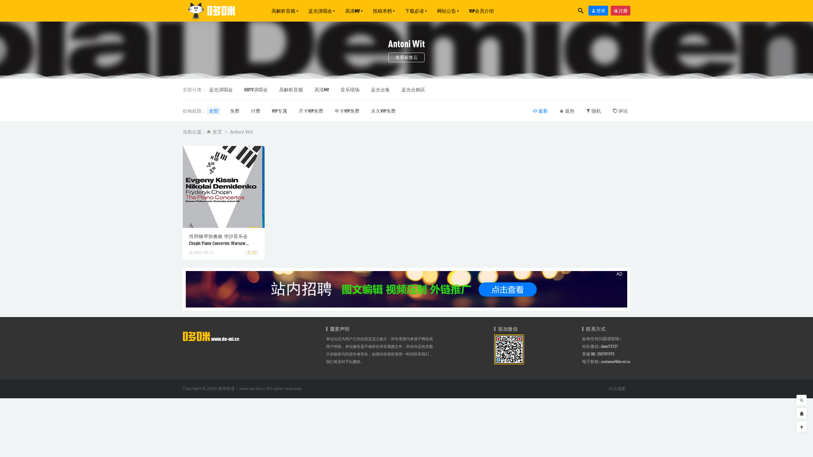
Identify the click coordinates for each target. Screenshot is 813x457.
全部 (213, 111)
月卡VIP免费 (311, 111)
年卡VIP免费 (347, 111)
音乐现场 (349, 89)
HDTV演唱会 (256, 89)
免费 (234, 111)
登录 (600, 10)
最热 (569, 111)
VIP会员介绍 (481, 11)
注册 (623, 10)
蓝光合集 (380, 89)
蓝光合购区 (413, 89)
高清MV (352, 11)
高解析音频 (283, 11)
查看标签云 (406, 57)
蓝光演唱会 (320, 11)
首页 (217, 132)
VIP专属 (279, 111)
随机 (596, 111)
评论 (622, 111)
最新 (542, 111)
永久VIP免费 (383, 111)
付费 (255, 111)
